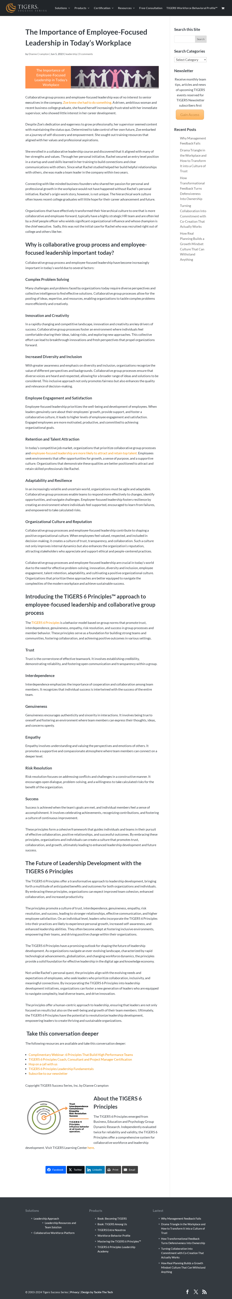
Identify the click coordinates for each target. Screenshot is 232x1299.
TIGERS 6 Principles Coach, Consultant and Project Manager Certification (80, 1059)
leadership (71, 53)
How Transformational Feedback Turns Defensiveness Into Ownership (192, 188)
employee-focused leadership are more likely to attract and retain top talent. (84, 453)
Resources (125, 8)
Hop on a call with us (43, 1064)
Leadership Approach (46, 1218)
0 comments (86, 53)
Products (80, 8)
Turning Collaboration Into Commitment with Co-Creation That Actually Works (193, 216)
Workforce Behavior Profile (114, 1235)
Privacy (74, 1292)
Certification (102, 8)
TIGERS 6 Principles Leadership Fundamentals (61, 1069)
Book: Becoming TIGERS (112, 1218)
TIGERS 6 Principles (45, 623)
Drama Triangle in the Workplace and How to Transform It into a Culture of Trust (193, 160)
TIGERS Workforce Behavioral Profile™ (192, 8)
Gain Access (189, 114)
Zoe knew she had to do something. (87, 102)
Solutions (61, 8)
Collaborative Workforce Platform (54, 1232)
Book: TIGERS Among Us (112, 1224)
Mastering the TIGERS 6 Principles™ (119, 1241)
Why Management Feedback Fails (181, 1218)
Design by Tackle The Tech (97, 1292)
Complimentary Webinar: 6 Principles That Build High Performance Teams (81, 1055)
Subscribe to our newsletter (48, 1073)
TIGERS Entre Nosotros (112, 1230)
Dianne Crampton (39, 53)
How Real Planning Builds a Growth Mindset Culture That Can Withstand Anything (183, 1267)
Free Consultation (150, 8)
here (91, 1148)
